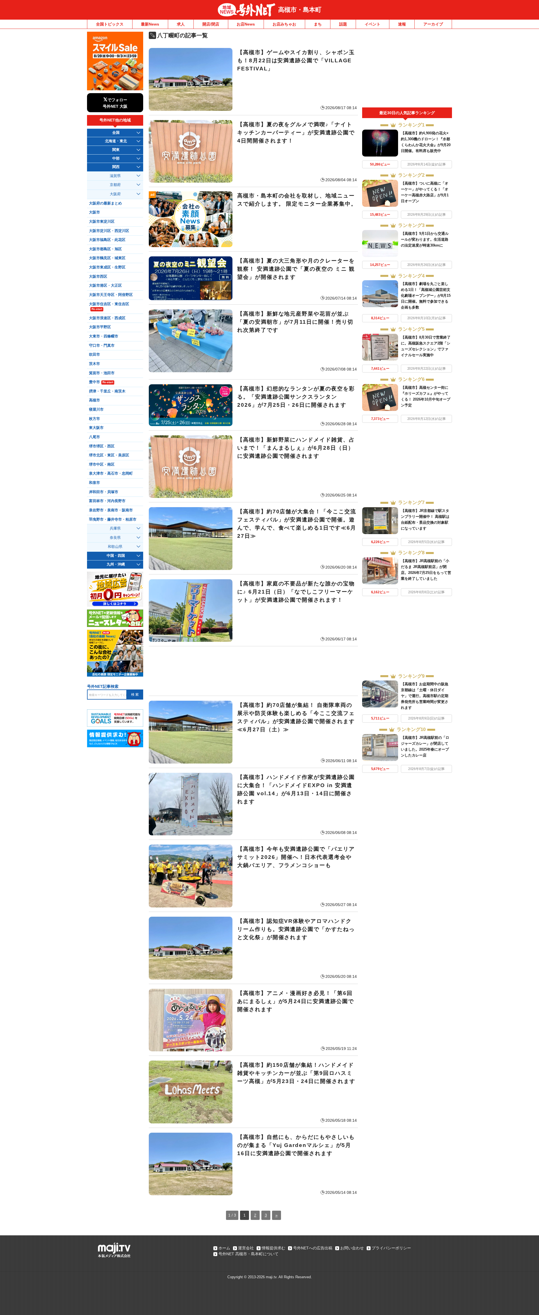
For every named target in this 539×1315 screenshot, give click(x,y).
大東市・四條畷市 (103, 336)
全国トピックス (110, 24)
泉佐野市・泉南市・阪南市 (111, 510)
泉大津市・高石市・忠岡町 (111, 473)
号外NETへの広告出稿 (312, 1248)
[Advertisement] (253, 671)
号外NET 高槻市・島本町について (248, 1254)
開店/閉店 (210, 24)
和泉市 (94, 483)
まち (318, 24)
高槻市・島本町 (299, 9)
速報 (402, 24)
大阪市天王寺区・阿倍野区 (111, 295)
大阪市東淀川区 (102, 222)
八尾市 (94, 437)
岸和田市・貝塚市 (103, 492)
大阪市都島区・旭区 (105, 249)
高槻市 (94, 400)
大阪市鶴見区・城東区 (107, 258)
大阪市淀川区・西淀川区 (109, 231)
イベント (372, 24)
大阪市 (94, 212)
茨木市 (94, 364)
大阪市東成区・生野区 (107, 267)
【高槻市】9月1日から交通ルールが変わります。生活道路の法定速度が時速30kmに (425, 239)
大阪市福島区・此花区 (107, 240)
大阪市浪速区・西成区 (107, 318)
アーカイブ (433, 24)
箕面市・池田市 (102, 373)
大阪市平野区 (100, 327)
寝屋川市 (96, 409)
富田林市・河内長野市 (107, 501)
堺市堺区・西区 (102, 446)
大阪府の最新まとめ (105, 203)
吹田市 (94, 355)
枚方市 (94, 419)
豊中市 (101, 382)
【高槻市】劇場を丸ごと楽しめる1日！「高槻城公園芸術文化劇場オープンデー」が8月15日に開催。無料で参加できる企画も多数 (426, 295)
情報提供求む (273, 1248)
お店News (246, 24)
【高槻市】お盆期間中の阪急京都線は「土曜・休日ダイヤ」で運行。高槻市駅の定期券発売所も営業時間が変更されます (424, 696)
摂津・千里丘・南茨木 (107, 391)
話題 (343, 24)
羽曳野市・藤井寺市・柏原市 (112, 519)
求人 (181, 24)
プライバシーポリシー (391, 1248)
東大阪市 (96, 428)
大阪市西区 (98, 277)
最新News (150, 24)
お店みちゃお (284, 24)
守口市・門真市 (102, 346)
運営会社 (246, 1248)
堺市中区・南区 (102, 464)
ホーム (224, 1248)
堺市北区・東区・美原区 (109, 455)
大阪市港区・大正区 (105, 286)
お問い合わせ (352, 1248)
